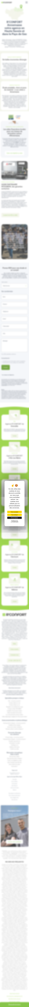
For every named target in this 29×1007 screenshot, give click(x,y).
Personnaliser (14, 517)
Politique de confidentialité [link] (14, 521)
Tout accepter (14, 512)
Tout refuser (14, 515)
